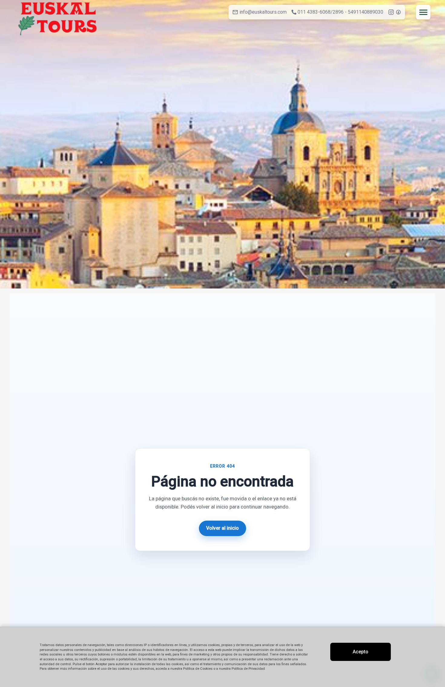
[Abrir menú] (423, 12)
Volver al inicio (222, 528)
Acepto (360, 652)
